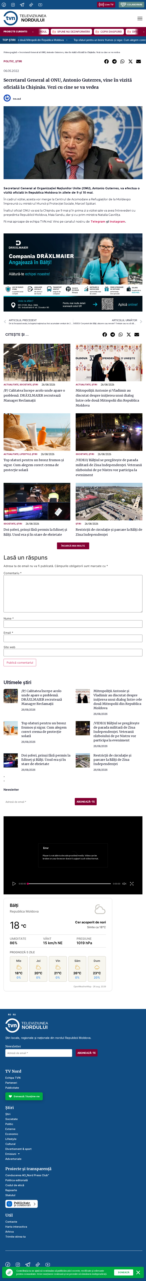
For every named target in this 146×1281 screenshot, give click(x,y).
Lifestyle (25, 454)
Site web (9, 647)
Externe (10, 1129)
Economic (11, 1134)
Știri (18, 61)
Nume (9, 618)
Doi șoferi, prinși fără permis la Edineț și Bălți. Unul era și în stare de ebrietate (45, 759)
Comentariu (13, 573)
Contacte (11, 1221)
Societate (26, 384)
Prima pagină (10, 52)
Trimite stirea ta (15, 1236)
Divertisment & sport (18, 1149)
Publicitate (12, 1087)
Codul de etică (14, 1185)
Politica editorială (16, 1180)
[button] (106, 61)
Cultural (10, 1144)
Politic (9, 61)
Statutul (10, 1195)
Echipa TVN (12, 1077)
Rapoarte (11, 1190)
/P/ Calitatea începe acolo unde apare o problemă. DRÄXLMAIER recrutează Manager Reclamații (34, 395)
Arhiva (9, 1231)
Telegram (98, 221)
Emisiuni (10, 1154)
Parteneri (11, 1082)
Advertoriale (13, 1159)
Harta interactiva (16, 1226)
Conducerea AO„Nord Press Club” (27, 1175)
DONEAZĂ (123, 1272)
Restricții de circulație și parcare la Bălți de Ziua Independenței (112, 759)
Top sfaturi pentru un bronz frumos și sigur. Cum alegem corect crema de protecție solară (88, 39)
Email (8, 632)
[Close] (138, 1272)
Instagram (117, 221)
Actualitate (11, 384)
